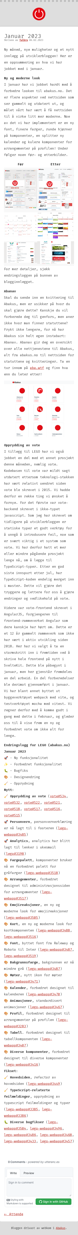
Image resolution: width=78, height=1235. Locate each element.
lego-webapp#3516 (20, 937)
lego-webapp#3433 (20, 1141)
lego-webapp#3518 (42, 873)
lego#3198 (15, 854)
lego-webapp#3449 (44, 1084)
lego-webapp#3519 (20, 956)
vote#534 (58, 796)
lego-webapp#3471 (22, 981)
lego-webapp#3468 (56, 1135)
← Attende (13, 1214)
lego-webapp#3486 (20, 1135)
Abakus (60, 1228)
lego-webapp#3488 (54, 930)
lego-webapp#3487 (56, 949)
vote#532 (12, 803)
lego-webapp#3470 (44, 994)
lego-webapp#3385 (22, 1109)
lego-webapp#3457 (56, 1141)
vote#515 (12, 815)
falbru (23, 40)
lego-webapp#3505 (22, 918)
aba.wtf (37, 368)
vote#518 (12, 809)
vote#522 (32, 803)
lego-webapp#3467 (46, 1007)
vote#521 (52, 803)
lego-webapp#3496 (46, 1128)
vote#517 (32, 809)
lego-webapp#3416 (22, 1064)
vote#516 (52, 809)
